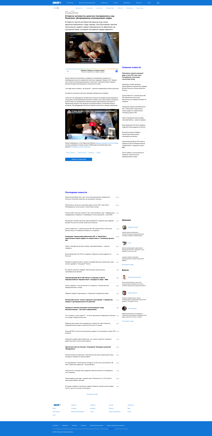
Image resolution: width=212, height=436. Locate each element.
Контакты (74, 425)
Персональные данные (96, 425)
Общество (91, 152)
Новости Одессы (70, 152)
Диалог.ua (111, 428)
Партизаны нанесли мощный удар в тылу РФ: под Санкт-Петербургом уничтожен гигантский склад (132, 76)
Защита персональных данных (115, 425)
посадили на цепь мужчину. (81, 147)
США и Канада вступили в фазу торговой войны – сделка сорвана (134, 119)
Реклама (83, 425)
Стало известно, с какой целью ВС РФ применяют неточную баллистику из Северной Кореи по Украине (134, 98)
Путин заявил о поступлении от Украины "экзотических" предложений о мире (133, 154)
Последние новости (76, 192)
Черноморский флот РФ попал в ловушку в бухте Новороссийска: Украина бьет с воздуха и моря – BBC (133, 144)
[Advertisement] (92, 174)
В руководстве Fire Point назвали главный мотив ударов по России (133, 126)
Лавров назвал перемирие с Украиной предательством (87, 293)
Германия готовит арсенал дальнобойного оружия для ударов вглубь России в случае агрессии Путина (134, 87)
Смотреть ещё (92, 394)
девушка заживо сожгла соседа (107, 143)
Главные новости (131, 67)
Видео (98, 152)
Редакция (65, 425)
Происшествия (82, 152)
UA (54, 8)
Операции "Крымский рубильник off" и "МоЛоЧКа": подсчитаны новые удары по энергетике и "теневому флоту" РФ (134, 109)
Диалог (67, 11)
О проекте (55, 425)
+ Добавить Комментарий (78, 159)
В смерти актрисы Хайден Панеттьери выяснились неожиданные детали (131, 134)
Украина (72, 11)
